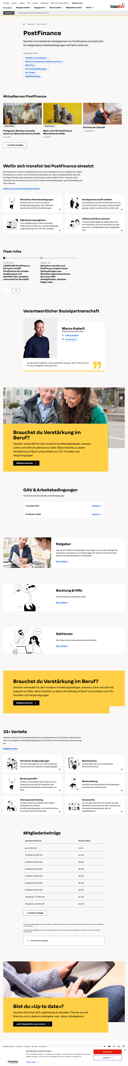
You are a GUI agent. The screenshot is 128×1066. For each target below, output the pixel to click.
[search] (90, 8)
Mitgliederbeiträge (32, 76)
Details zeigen (31, 1062)
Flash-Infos (29, 65)
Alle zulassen (107, 1052)
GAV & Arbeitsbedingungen (36, 69)
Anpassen (106, 1058)
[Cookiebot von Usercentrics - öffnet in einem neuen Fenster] (13, 1062)
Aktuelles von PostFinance (35, 58)
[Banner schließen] (125, 1050)
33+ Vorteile (30, 72)
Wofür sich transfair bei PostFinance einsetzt (43, 61)
